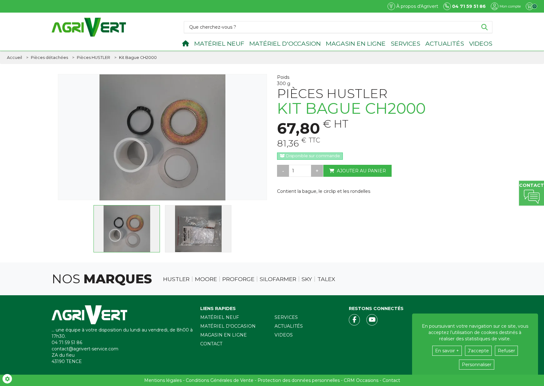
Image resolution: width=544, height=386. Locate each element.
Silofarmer (278, 279)
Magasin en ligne (356, 43)
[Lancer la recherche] (484, 27)
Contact (211, 344)
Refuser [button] (506, 351)
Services (405, 43)
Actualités (444, 43)
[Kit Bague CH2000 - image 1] (127, 228)
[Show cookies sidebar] (7, 378)
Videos (480, 43)
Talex (326, 279)
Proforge (238, 279)
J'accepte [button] (478, 351)
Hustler (176, 279)
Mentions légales (163, 380)
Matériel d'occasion (285, 43)
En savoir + (447, 351)
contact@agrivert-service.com (85, 349)
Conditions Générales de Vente (219, 380)
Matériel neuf (219, 43)
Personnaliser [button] (476, 364)
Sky (307, 279)
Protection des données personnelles (299, 380)
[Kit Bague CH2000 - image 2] (198, 228)
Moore (206, 279)
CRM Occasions (361, 380)
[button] (138, 57)
